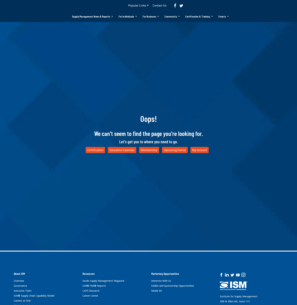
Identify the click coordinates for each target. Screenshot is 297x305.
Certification (95, 150)
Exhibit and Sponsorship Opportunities (172, 285)
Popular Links (137, 5)
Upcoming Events (175, 150)
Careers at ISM (22, 300)
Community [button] (170, 16)
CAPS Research (91, 290)
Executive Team (22, 290)
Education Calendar (122, 150)
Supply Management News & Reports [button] (91, 16)
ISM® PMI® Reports (94, 285)
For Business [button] (149, 16)
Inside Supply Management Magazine (103, 280)
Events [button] (222, 16)
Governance (20, 285)
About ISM (19, 274)
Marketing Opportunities (165, 274)
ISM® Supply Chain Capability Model (34, 295)
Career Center (90, 295)
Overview (19, 280)
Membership (149, 150)
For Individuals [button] (126, 16)
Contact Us (160, 5)
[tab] (92, 16)
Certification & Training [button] (197, 16)
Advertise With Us (161, 280)
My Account (199, 150)
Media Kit (156, 290)
